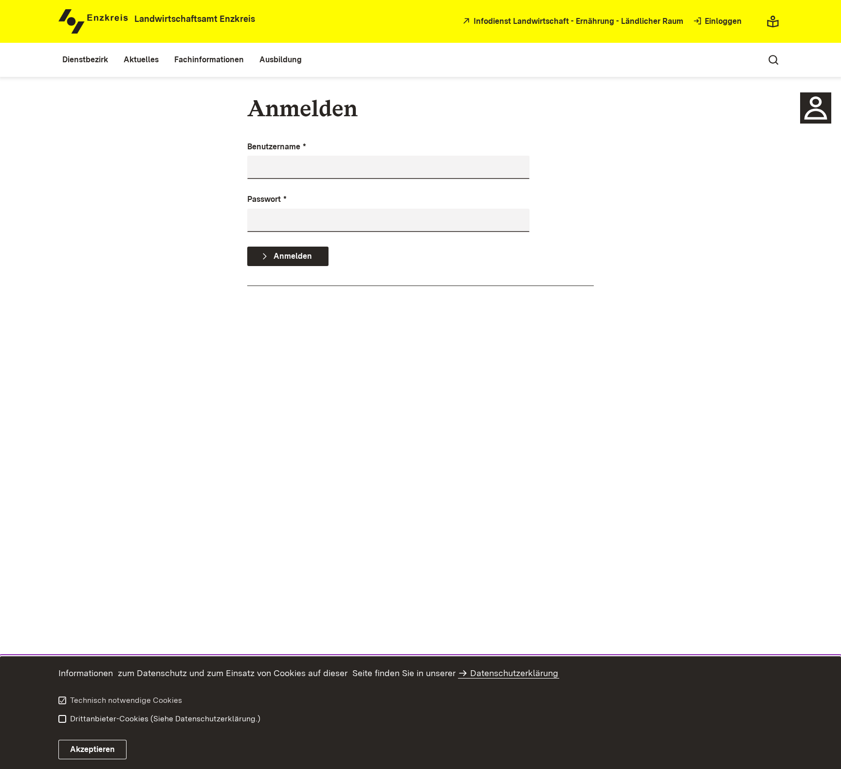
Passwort (267, 199)
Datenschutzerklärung (514, 673)
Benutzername (276, 146)
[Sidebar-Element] (815, 108)
